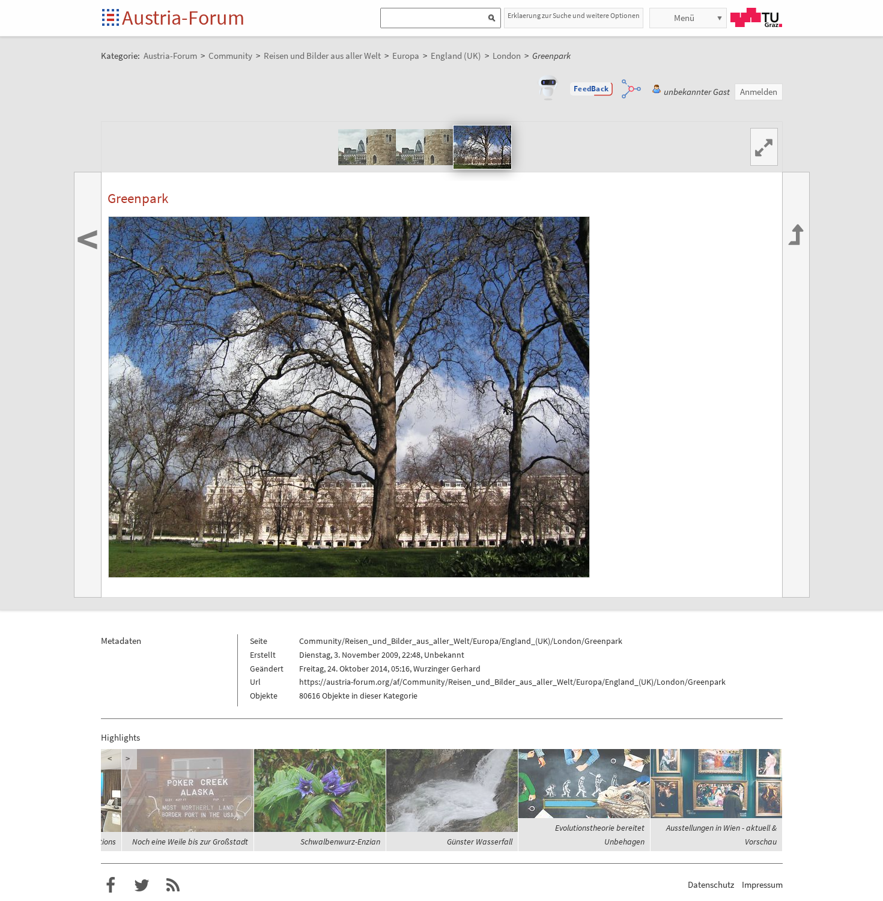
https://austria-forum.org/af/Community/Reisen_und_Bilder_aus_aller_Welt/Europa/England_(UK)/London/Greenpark (512, 681)
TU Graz (756, 17)
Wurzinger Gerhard (447, 668)
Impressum (762, 884)
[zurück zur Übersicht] (796, 385)
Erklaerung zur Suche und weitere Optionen (574, 15)
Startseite (111, 18)
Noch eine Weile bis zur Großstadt (190, 841)
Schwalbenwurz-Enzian (340, 841)
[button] (591, 89)
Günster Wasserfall (479, 841)
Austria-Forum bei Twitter (141, 885)
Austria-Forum (183, 17)
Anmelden (758, 91)
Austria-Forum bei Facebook (110, 885)
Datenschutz (711, 884)
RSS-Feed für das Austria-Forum (173, 885)
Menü (684, 17)
